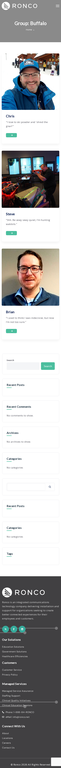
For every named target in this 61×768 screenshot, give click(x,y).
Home (29, 29)
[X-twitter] (5, 629)
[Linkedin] (22, 629)
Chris (10, 116)
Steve (10, 214)
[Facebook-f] (13, 629)
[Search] (49, 487)
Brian (10, 312)
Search (10, 360)
